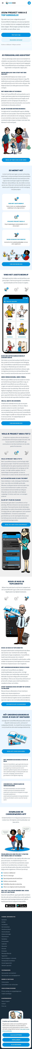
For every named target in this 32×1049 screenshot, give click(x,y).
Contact (4, 1003)
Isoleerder (4, 943)
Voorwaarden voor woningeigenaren (11, 975)
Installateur (5, 924)
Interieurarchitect (6, 929)
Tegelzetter (4, 956)
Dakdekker (4, 939)
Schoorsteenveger (6, 934)
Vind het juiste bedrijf (16, 204)
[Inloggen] (29, 3)
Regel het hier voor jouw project (16, 524)
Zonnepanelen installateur (8, 960)
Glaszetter (4, 946)
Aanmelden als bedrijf (16, 40)
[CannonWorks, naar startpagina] (16, 3)
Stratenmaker (5, 941)
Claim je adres (5, 982)
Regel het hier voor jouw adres (16, 160)
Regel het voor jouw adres (16, 751)
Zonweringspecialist (7, 963)
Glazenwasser (5, 936)
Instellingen (16, 1039)
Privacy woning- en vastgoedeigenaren (11, 991)
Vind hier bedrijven (16, 423)
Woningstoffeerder (6, 953)
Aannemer (4, 919)
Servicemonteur (6, 927)
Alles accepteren (16, 1035)
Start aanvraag (16, 35)
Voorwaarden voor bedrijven (9, 973)
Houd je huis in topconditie (16, 239)
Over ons (4, 1006)
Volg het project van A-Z (16, 221)
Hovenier (4, 948)
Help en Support (6, 1001)
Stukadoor (4, 951)
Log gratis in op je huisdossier (16, 704)
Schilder (4, 922)
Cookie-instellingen (6, 993)
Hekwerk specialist (6, 965)
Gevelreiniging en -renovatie (9, 958)
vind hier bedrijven (16, 264)
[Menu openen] (2, 2)
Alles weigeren (16, 1044)
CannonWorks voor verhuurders (10, 984)
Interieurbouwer (6, 931)
